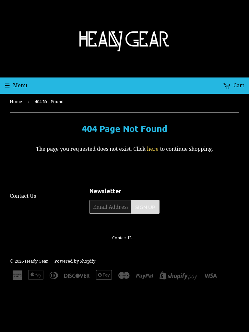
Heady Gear (36, 261)
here (153, 149)
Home (16, 101)
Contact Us (23, 196)
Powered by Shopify (74, 261)
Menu (20, 85)
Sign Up (145, 207)
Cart (238, 85)
